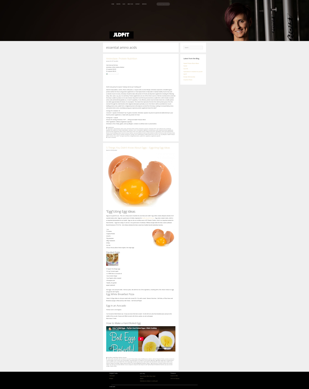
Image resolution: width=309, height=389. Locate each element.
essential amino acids (153, 130)
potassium (155, 363)
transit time (126, 136)
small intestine (140, 134)
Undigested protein (134, 136)
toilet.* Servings (120, 136)
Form (137, 131)
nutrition (131, 133)
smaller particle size (149, 134)
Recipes (125, 357)
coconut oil (171, 359)
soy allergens (164, 134)
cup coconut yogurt (124, 360)
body (120, 130)
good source (140, 361)
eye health (119, 361)
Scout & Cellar (174, 375)
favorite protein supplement (112, 131)
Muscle (107, 133)
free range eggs (129, 361)
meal (163, 131)
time (115, 136)
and (158, 128)
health (147, 361)
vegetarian (148, 136)
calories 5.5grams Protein (158, 359)
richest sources (116, 134)
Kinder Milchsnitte (189, 77)
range (107, 364)
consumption (140, 130)
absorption (110, 128)
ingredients (158, 131)
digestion (145, 130)
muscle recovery (125, 133)
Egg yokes (163, 360)
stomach (111, 136)
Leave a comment (112, 137)
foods (134, 131)
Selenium (122, 364)
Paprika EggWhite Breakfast (139, 363)
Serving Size (127, 134)
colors (134, 130)
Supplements (111, 127)
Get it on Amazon (175, 378)
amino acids (123, 128)
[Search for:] (193, 47)
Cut (139, 360)
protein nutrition (150, 133)
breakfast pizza (144, 359)
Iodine (159, 361)
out (134, 133)
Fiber (123, 361)
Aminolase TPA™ (152, 128)
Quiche (185, 69)
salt (112, 364)
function (135, 361)
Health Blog (115, 357)
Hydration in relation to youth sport (149, 381)
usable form (142, 136)
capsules (131, 130)
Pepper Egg (149, 363)
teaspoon (131, 364)
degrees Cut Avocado (145, 360)
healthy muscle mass (150, 131)
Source (126, 364)
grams (143, 131)
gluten (140, 131)
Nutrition (121, 357)
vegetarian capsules (155, 136)
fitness (121, 131)
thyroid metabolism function (157, 364)
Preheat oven (165, 363)
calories (150, 359)
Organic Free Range (114, 363)
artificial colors (162, 128)
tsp (165, 364)
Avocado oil (123, 359)
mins (171, 361)
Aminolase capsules (143, 128)
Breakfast (110, 357)
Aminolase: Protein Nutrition (121, 58)
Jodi (162, 361)
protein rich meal (167, 133)
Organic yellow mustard (125, 363)
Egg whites (158, 360)
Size (136, 134)
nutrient (108, 363)
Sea (115, 364)
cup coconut (117, 360)
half (144, 361)
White (115, 366)
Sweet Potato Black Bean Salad (147, 376)
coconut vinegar (110, 360)
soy (159, 134)
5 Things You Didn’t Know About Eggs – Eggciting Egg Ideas (138, 147)
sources (156, 134)
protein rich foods (158, 133)
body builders (125, 130)
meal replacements (168, 131)
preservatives (139, 133)
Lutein (164, 361)
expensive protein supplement (166, 130)
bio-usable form (114, 130)
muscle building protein (115, 133)
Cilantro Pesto (187, 80)
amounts (116, 359)
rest (110, 364)
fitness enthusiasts (127, 131)
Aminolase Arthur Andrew (132, 128)
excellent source (113, 361)
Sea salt (118, 364)
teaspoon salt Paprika (145, 364)
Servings (132, 134)
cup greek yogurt (134, 360)
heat (150, 361)
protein (144, 133)
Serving (122, 134)
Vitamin (112, 366)
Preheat (160, 363)
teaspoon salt (137, 364)
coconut (167, 359)
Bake (136, 359)
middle (168, 361)
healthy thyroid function (148, 218)
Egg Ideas (153, 360)
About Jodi (112, 375)
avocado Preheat (131, 359)
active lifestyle (117, 128)
